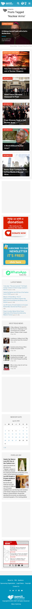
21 (19, 437)
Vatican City (7, 78)
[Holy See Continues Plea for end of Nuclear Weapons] (16, 62)
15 (23, 434)
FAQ (15, 580)
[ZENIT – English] (9, 3)
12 (12, 434)
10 (5, 434)
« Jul (4, 447)
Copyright (28, 583)
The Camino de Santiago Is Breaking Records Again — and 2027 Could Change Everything (18, 357)
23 (26, 437)
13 (16, 434)
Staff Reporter (6, 40)
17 (5, 437)
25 (9, 440)
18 (9, 437)
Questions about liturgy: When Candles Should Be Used (18, 347)
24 (5, 440)
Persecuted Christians (10, 52)
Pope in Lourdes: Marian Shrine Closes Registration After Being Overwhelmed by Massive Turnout (14, 313)
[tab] (10, 543)
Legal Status (20, 583)
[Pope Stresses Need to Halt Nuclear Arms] (16, 114)
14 (19, 434)
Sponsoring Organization (7, 583)
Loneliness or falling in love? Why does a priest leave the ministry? (19, 339)
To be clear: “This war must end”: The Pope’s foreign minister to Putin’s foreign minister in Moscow (15, 287)
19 (12, 437)
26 (12, 440)
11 (9, 434)
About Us (10, 580)
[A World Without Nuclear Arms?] (16, 139)
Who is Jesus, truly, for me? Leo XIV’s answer (18, 365)
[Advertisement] (16, 197)
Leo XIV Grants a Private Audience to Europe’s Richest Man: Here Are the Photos (9, 480)
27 (16, 440)
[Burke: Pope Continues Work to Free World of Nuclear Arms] (16, 165)
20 (16, 437)
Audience (21, 580)
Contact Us (16, 586)
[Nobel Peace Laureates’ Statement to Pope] (16, 88)
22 (23, 437)
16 (26, 434)
